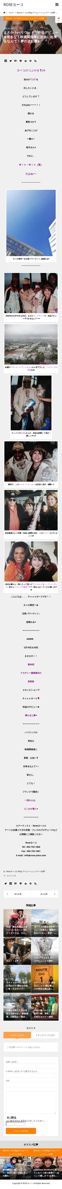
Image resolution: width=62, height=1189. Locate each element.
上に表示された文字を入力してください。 (26, 1120)
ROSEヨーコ (13, 4)
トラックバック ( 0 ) (44, 1035)
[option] (15, 1164)
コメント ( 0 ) (17, 1035)
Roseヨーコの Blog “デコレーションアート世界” (25, 18)
